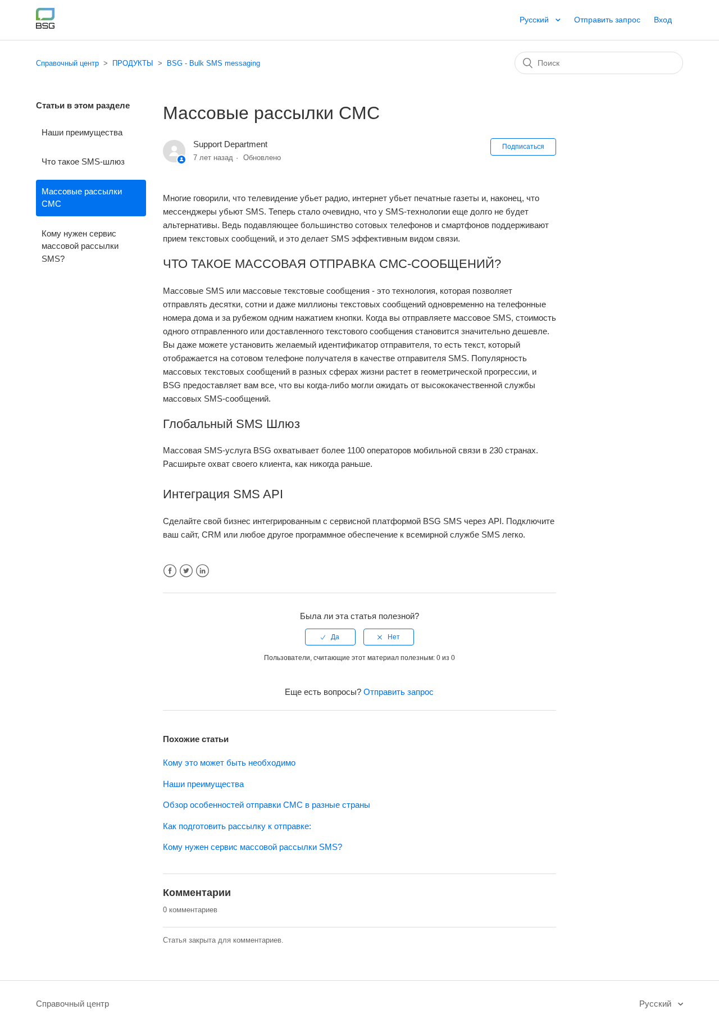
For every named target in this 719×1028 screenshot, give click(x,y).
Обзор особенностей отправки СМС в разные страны (266, 804)
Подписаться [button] (523, 147)
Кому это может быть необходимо (229, 762)
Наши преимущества (82, 132)
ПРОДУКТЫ (132, 63)
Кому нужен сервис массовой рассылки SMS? (80, 246)
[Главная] (45, 25)
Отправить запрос (607, 19)
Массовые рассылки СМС (82, 198)
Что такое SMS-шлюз (83, 161)
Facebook (170, 571)
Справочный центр (67, 63)
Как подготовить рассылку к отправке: (237, 826)
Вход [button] (663, 19)
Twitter (186, 571)
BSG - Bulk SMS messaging (213, 63)
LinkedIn (202, 571)
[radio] (330, 637)
